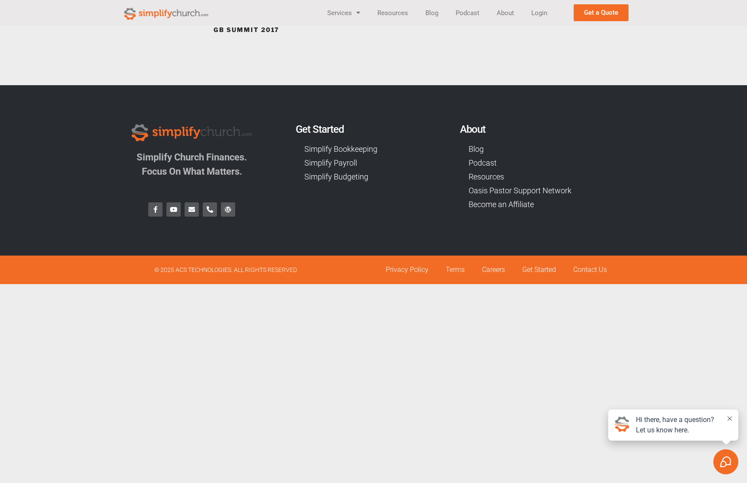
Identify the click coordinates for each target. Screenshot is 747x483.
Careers (493, 269)
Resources (392, 13)
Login (539, 13)
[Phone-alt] (210, 209)
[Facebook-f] (155, 209)
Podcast (467, 13)
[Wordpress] (228, 209)
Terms (455, 269)
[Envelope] (192, 209)
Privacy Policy (407, 269)
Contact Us (590, 269)
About (505, 13)
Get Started (539, 269)
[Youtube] (173, 209)
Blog (431, 13)
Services (339, 13)
